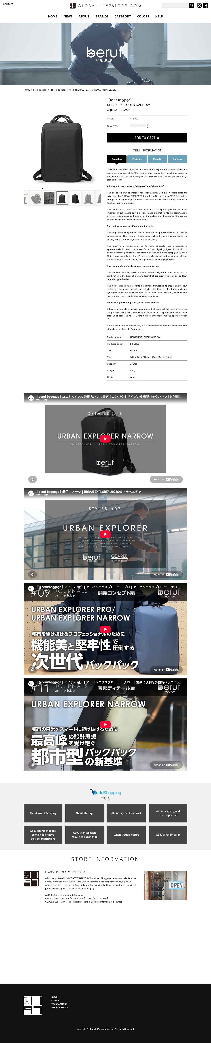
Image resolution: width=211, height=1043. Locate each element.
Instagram (199, 5)
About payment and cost (126, 813)
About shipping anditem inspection (168, 813)
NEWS (67, 16)
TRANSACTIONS (59, 1004)
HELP (159, 16)
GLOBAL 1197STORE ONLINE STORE (105, 5)
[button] (27, 144)
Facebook (205, 5)
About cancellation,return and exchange (84, 834)
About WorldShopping (43, 813)
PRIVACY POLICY (59, 1008)
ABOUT (84, 16)
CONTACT (8, 4)
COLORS (143, 16)
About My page (85, 813)
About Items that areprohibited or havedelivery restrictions (43, 834)
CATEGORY (123, 16)
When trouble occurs (126, 834)
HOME (52, 16)
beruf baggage (40, 90)
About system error (168, 834)
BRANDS (102, 16)
